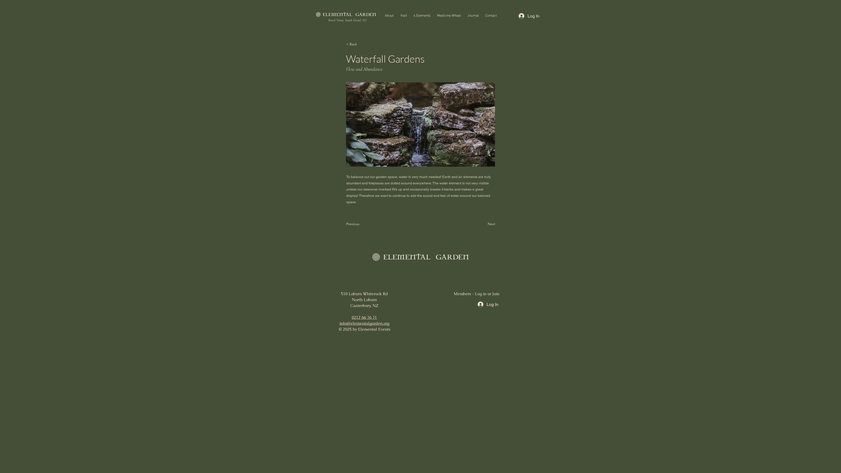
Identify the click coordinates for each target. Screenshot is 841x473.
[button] (389, 15)
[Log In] (521, 16)
